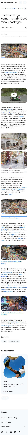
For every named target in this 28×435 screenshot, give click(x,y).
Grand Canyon (7, 273)
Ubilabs (21, 116)
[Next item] (7, 398)
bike (19, 238)
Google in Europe (14, 341)
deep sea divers (12, 286)
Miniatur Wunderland (11, 72)
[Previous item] (3, 398)
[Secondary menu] (25, 2)
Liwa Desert (6, 111)
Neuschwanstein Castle (12, 233)
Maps (4, 341)
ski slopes (11, 235)
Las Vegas (4, 274)
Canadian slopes (8, 113)
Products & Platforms (12, 8)
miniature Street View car (15, 322)
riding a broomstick (11, 288)
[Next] (25, 8)
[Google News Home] (10, 2)
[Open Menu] (2, 2)
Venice (10, 109)
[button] (26, 27)
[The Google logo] (4, 412)
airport (10, 195)
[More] (25, 172)
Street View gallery (6, 326)
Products (22, 8)
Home (2, 8)
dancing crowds (8, 291)
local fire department (18, 189)
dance (3, 240)
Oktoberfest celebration (8, 231)
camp (22, 238)
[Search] (20, 2)
